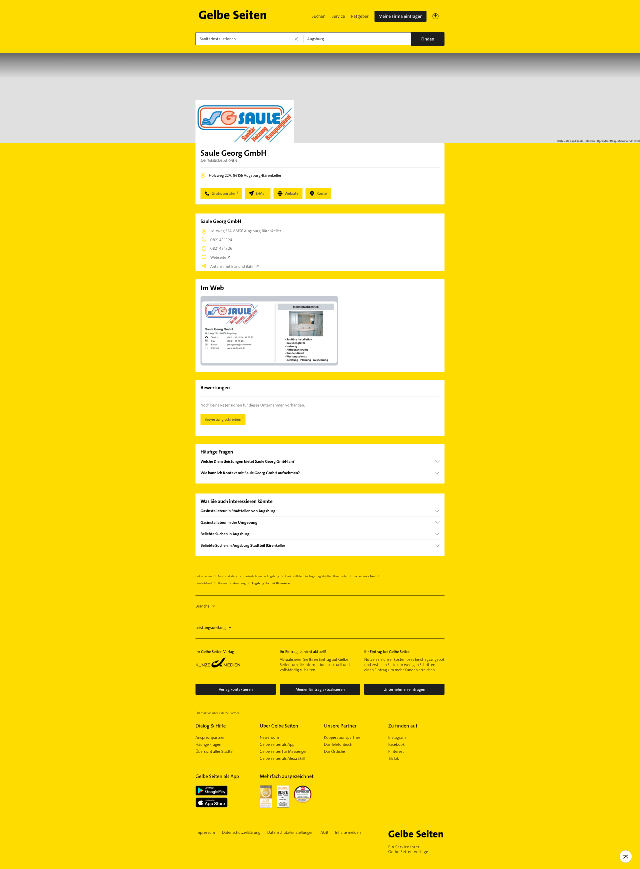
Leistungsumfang (211, 627)
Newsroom (269, 737)
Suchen (319, 16)
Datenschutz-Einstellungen (290, 832)
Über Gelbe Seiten (279, 725)
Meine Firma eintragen (400, 16)
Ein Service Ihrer (408, 849)
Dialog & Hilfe (211, 725)
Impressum (205, 832)
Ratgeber (359, 16)
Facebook (396, 744)
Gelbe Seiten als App (277, 744)
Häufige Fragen (208, 744)
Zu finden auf (403, 725)
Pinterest (396, 751)
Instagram (397, 737)
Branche (203, 606)
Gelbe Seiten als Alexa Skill (282, 758)
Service (338, 16)
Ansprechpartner (210, 737)
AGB (324, 832)
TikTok (393, 758)
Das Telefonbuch (338, 744)
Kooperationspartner (342, 737)
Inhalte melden (348, 832)
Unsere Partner (340, 725)
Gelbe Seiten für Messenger (283, 751)
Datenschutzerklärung (241, 832)
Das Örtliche (334, 751)
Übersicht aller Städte (214, 751)
